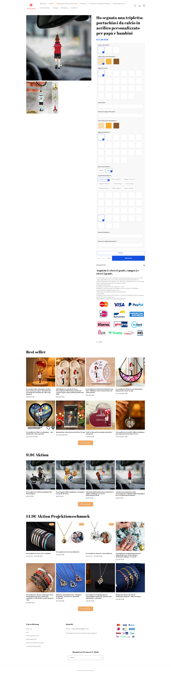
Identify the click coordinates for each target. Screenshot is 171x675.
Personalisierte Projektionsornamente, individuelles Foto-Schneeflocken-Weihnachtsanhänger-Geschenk (128, 555)
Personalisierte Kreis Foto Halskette (68, 552)
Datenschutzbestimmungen (35, 643)
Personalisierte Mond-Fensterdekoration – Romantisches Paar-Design (129, 390)
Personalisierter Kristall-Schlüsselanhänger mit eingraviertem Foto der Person (130, 433)
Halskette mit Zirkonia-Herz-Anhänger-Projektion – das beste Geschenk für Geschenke (69, 596)
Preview (120, 253)
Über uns (29, 629)
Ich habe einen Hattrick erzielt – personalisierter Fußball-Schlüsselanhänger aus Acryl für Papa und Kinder (130, 493)
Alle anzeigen (85, 443)
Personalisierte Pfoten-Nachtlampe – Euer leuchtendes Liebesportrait (39, 433)
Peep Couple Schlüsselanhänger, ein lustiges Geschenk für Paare (70, 493)
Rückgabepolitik (31, 639)
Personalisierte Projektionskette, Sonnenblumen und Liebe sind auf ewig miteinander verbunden (98, 596)
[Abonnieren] (101, 657)
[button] (135, 6)
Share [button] (100, 342)
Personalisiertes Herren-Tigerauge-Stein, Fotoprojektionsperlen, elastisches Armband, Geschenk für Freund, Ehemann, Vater (40, 597)
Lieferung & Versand (32, 636)
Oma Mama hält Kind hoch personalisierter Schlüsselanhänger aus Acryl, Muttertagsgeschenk (100, 493)
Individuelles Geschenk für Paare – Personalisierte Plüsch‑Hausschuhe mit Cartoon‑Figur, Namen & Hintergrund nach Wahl (70, 391)
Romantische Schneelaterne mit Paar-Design (70, 432)
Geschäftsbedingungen (33, 646)
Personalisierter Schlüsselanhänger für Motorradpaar (39, 493)
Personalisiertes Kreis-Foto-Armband (38, 553)
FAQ (27, 632)
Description (101, 265)
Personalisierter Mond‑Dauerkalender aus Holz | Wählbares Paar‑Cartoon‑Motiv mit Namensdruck (99, 390)
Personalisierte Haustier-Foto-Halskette (99, 553)
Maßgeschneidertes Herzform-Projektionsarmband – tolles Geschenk (128, 595)
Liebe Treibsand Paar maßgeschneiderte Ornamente (99, 433)
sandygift (82, 670)
